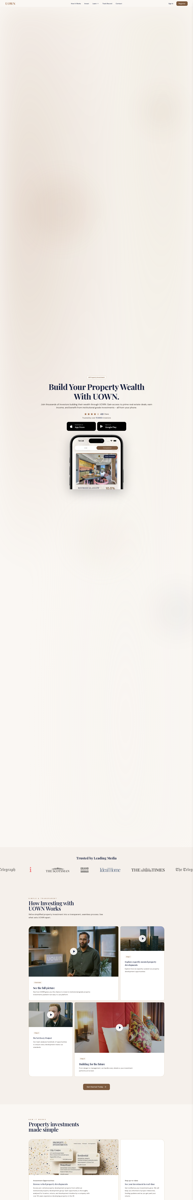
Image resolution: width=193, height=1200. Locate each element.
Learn (95, 4)
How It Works (76, 4)
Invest (86, 4)
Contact (119, 4)
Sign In (171, 4)
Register (182, 4)
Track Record (107, 4)
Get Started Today (95, 1087)
